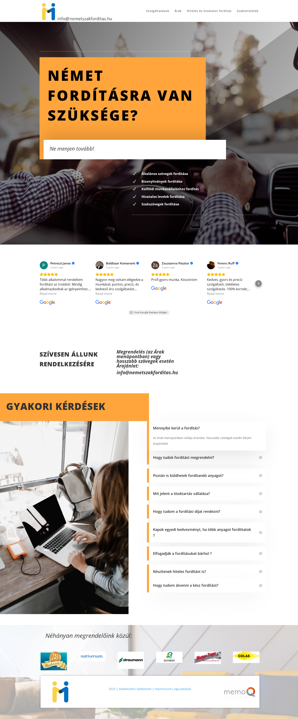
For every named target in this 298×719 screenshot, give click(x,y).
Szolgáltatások (157, 11)
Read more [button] (48, 293)
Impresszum (163, 689)
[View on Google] (44, 265)
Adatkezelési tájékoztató (135, 689)
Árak (178, 11)
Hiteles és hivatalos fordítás (209, 11)
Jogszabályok (182, 689)
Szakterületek (247, 11)
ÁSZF (112, 689)
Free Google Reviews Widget (150, 312)
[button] (39, 283)
